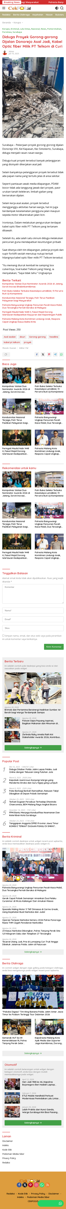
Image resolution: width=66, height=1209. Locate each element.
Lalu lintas (25, 28)
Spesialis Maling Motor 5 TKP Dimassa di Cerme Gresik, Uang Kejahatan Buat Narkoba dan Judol (30, 910)
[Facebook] (19, 1185)
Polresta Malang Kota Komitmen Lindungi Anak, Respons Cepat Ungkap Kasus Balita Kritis (31, 320)
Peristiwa (7, 32)
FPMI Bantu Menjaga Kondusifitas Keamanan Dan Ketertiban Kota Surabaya (34, 814)
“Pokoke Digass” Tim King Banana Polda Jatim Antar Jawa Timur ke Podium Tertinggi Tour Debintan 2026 (32, 1013)
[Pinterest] (30, 1185)
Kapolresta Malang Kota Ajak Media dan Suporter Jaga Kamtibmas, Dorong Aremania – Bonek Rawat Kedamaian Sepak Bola (48, 1040)
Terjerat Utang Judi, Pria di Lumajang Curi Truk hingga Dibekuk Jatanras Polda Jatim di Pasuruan (30, 943)
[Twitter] (24, 1185)
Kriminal (15, 28)
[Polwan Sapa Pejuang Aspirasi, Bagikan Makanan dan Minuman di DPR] (12, 723)
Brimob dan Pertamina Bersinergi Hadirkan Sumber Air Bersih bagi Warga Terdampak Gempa (33, 711)
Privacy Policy (9, 1158)
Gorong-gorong (37, 336)
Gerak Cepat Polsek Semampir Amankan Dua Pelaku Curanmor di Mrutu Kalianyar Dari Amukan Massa (29, 899)
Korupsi (6, 28)
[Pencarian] (62, 8)
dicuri (22, 336)
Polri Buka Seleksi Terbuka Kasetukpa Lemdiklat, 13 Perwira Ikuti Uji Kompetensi (32, 292)
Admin (11, 51)
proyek (27, 342)
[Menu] (4, 8)
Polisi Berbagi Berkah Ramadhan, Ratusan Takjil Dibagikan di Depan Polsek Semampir (33, 792)
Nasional (35, 28)
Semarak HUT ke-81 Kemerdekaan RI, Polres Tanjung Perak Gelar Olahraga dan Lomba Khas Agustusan (16, 1040)
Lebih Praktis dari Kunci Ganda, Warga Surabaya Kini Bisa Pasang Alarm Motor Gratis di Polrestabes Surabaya (39, 1111)
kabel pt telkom (12, 342)
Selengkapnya (32, 747)
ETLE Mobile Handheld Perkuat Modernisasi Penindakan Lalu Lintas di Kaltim (41, 1097)
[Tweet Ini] (43, 354)
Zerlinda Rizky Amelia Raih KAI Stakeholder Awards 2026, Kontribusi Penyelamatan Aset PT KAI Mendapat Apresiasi (41, 736)
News (43, 28)
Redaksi (6, 1162)
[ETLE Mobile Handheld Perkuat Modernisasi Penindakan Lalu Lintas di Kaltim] (12, 1098)
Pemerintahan (54, 28)
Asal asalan (10, 336)
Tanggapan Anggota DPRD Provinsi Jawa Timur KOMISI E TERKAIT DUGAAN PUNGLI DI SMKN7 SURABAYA (33, 824)
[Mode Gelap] (57, 8)
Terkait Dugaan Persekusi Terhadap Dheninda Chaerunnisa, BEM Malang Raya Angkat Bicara (33, 803)
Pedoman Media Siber (13, 1153)
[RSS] (47, 1185)
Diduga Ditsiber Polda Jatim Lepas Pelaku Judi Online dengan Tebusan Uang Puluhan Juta (33, 770)
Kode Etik (7, 1149)
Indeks (5, 1145)
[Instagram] (36, 1185)
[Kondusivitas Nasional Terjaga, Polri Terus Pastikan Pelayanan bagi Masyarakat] (16, 406)
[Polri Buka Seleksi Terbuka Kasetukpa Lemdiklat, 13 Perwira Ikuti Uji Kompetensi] (49, 375)
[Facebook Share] (37, 354)
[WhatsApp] (41, 1185)
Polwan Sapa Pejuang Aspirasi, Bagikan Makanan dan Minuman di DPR (40, 722)
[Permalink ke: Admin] (4, 52)
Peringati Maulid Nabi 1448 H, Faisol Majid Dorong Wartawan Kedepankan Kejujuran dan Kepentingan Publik (32, 313)
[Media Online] (23, 8)
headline (54, 336)
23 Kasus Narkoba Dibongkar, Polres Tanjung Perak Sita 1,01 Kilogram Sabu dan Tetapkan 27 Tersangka (31, 932)
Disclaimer (7, 1141)
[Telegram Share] (55, 354)
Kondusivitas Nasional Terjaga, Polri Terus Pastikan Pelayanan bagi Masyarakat (28, 299)
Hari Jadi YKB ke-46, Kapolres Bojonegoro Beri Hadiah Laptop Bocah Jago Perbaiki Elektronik (38, 1083)
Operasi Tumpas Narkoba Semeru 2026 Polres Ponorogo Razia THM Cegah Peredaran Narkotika (31, 921)
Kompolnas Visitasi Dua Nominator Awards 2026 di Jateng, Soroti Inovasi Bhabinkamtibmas (32, 285)
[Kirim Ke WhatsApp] (61, 354)
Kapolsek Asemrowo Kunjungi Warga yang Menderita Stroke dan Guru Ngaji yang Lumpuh (33, 781)
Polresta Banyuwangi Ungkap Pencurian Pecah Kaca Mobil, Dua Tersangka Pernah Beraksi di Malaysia (32, 306)
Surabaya (17, 32)
